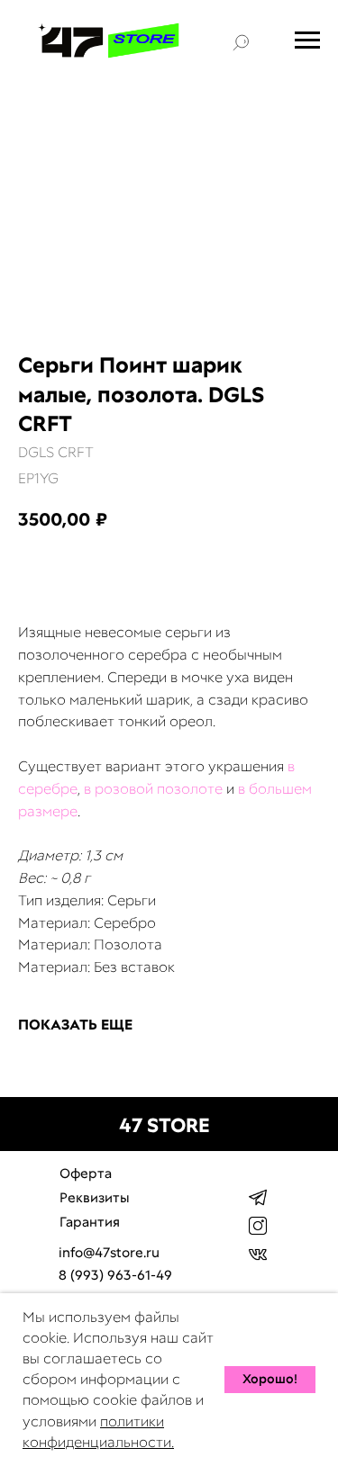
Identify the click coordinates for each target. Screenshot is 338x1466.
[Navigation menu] (307, 40)
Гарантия (89, 1222)
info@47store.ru (109, 1253)
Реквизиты (94, 1198)
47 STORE (164, 1125)
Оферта (85, 1174)
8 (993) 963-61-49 (115, 1275)
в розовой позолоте (153, 788)
